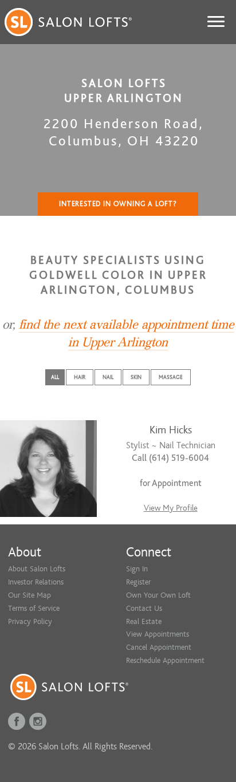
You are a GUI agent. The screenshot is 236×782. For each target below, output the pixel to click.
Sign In (137, 568)
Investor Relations (36, 582)
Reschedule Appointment (165, 660)
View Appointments (157, 634)
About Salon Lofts (36, 568)
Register (138, 582)
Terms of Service (34, 608)
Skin (136, 377)
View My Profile (171, 508)
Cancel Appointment (158, 647)
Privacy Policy (30, 621)
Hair (79, 377)
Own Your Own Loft (158, 595)
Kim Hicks (171, 430)
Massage (171, 377)
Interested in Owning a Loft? (118, 204)
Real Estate (144, 621)
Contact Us (144, 608)
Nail (108, 377)
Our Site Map (29, 595)
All (55, 377)
